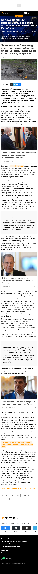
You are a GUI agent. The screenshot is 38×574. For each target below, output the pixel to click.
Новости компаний (21, 541)
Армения (11, 495)
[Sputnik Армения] (5, 14)
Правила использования (15, 539)
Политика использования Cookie (10, 546)
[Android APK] (6, 558)
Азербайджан (5, 499)
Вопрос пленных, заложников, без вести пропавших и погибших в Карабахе (19, 488)
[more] (35, 161)
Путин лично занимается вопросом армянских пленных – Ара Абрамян (18, 402)
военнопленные (25, 495)
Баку (18, 499)
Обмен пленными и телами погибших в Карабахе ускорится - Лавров (17, 280)
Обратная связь (5, 553)
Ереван (13, 499)
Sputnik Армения (17, 166)
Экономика (21, 523)
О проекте (4, 539)
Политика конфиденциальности (10, 544)
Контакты (26, 539)
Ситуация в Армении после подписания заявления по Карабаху (18, 492)
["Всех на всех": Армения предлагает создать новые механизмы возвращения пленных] (19, 138)
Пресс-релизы (11, 541)
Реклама (3, 541)
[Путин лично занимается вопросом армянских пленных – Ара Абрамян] (19, 387)
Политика (4, 495)
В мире (17, 495)
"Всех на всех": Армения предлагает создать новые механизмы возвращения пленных (19, 154)
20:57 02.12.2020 (6, 57)
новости (4, 523)
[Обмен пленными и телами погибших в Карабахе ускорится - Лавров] (19, 264)
